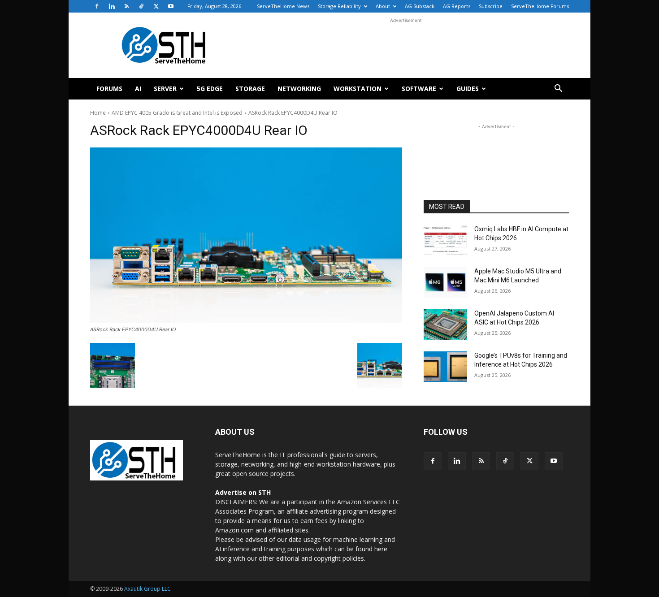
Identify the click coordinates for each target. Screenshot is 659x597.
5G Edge (210, 88)
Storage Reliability (339, 6)
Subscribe (491, 6)
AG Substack (419, 6)
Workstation (358, 88)
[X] (156, 6)
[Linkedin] (111, 6)
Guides (467, 88)
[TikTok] (141, 6)
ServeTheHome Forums (540, 6)
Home (98, 113)
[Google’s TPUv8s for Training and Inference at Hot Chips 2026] (445, 366)
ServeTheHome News (283, 6)
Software (419, 88)
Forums (109, 88)
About (383, 6)
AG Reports (456, 6)
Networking (299, 88)
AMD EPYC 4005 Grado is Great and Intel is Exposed (177, 113)
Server (165, 88)
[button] (558, 89)
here (380, 549)
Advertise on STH (243, 492)
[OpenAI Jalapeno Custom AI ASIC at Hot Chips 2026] (445, 324)
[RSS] (126, 6)
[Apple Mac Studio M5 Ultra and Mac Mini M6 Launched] (445, 282)
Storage (250, 88)
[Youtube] (171, 6)
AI (138, 88)
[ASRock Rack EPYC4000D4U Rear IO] (246, 235)
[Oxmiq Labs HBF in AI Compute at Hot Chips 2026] (445, 240)
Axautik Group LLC (147, 589)
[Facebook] (97, 6)
